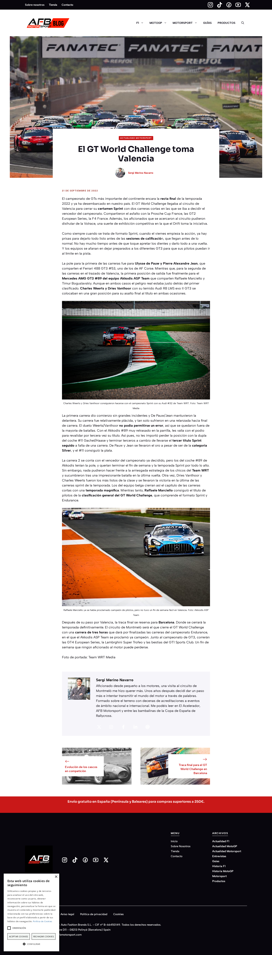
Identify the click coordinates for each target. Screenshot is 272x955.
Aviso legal (67, 914)
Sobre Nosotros (180, 846)
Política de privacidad (93, 914)
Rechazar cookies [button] (43, 936)
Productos (226, 23)
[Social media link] (208, 5)
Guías (207, 23)
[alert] (31, 912)
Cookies (118, 914)
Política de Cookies (42, 921)
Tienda (53, 4)
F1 (137, 23)
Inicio (174, 841)
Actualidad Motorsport (136, 138)
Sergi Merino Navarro (140, 172)
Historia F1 (219, 866)
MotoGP (156, 23)
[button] (242, 22)
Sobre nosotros (34, 4)
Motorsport (183, 23)
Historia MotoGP (222, 871)
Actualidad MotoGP (224, 846)
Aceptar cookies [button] (18, 936)
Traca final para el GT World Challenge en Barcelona (193, 769)
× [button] (56, 876)
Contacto (67, 4)
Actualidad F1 (220, 841)
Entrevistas (219, 856)
